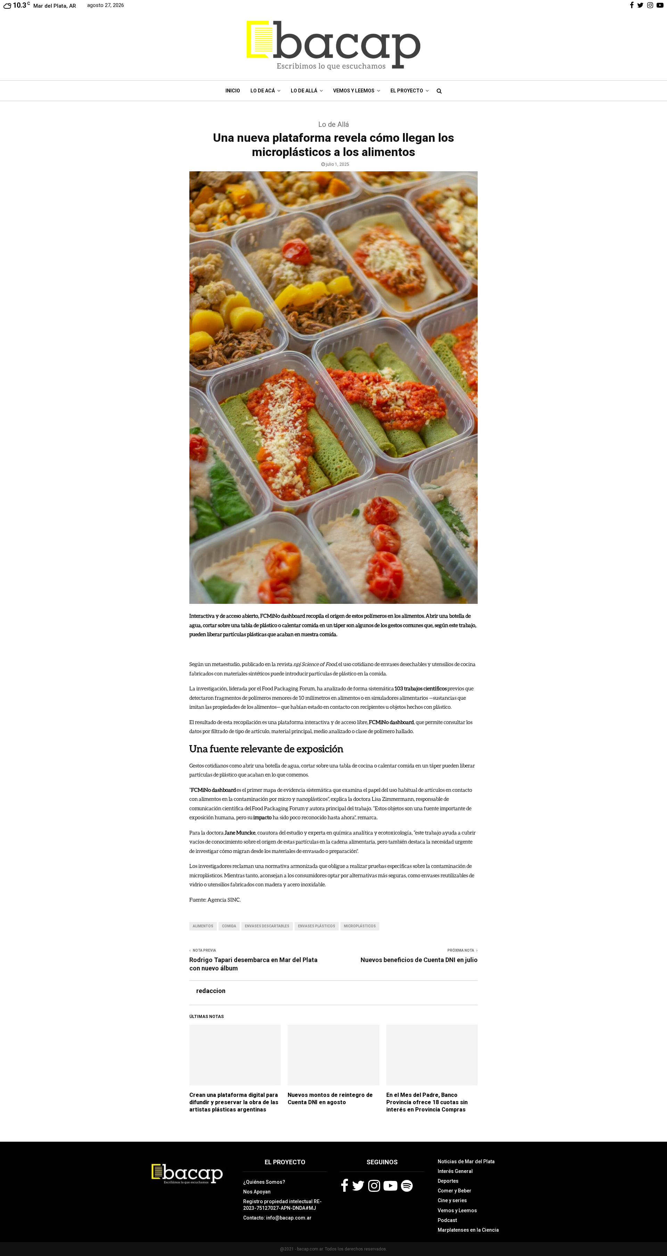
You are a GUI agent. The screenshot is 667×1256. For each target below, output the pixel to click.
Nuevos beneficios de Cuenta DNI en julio (419, 959)
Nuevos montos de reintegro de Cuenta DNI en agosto (330, 1099)
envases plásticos (316, 926)
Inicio (232, 90)
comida (229, 926)
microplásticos (360, 926)
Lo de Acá (262, 90)
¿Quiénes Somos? (264, 1182)
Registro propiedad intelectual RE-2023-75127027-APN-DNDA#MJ (282, 1204)
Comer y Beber (454, 1190)
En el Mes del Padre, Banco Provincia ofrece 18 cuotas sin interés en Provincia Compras (427, 1102)
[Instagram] (374, 1186)
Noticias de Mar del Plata (466, 1161)
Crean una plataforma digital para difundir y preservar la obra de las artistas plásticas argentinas (233, 1102)
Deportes (448, 1181)
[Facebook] (344, 1186)
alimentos (203, 926)
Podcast (447, 1220)
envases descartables (267, 926)
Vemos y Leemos (353, 90)
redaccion (210, 990)
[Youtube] (390, 1186)
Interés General (455, 1171)
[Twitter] (358, 1186)
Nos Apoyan (257, 1192)
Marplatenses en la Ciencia (468, 1230)
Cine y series (452, 1200)
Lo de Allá (304, 90)
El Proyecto (406, 90)
